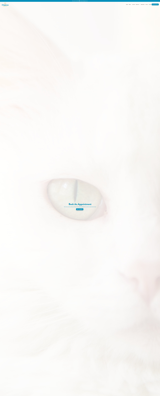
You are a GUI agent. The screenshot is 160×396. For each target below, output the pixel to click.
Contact (150, 4)
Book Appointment (155, 4)
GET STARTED (80, 209)
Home (127, 4)
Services (133, 4)
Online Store (143, 4)
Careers (146, 4)
